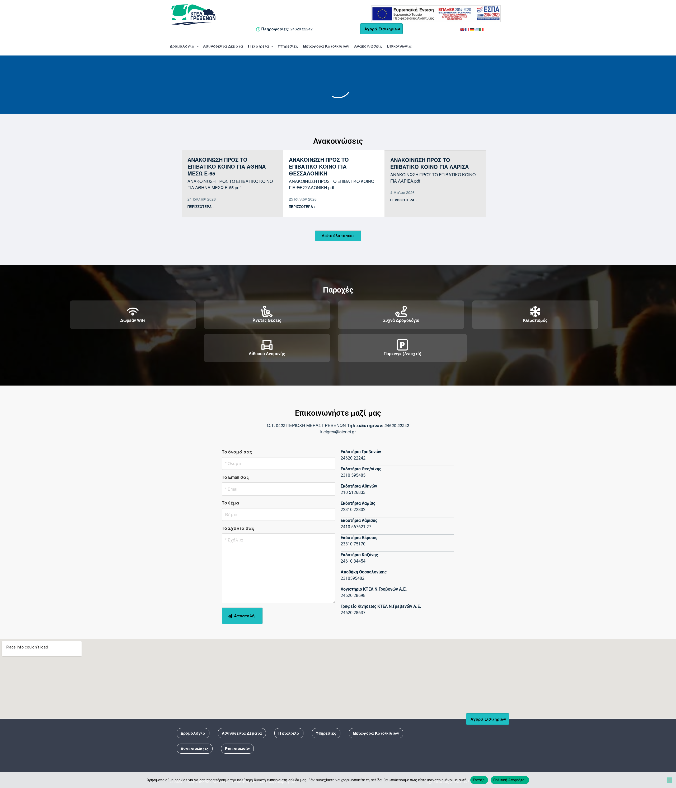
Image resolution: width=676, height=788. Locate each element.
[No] (669, 780)
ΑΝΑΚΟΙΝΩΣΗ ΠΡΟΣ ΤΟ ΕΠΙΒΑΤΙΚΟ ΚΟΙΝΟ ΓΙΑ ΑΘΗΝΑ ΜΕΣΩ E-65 (226, 166)
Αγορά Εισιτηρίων (382, 28)
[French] (467, 28)
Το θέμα (230, 503)
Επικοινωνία (399, 46)
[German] (472, 28)
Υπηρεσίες (288, 46)
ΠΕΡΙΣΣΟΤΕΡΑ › (200, 206)
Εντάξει (479, 780)
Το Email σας (235, 477)
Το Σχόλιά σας (238, 528)
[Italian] (481, 28)
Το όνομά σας (237, 452)
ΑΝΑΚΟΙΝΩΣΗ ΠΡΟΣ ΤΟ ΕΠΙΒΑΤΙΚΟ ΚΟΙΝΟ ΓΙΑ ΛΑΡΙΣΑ (429, 163)
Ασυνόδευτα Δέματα (223, 46)
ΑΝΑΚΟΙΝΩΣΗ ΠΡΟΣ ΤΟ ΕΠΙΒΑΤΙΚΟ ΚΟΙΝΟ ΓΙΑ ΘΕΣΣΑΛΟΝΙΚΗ (319, 166)
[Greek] (477, 28)
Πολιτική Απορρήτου (510, 780)
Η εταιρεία (258, 46)
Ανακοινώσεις (368, 46)
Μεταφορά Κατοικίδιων (326, 46)
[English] (462, 28)
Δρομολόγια (182, 46)
